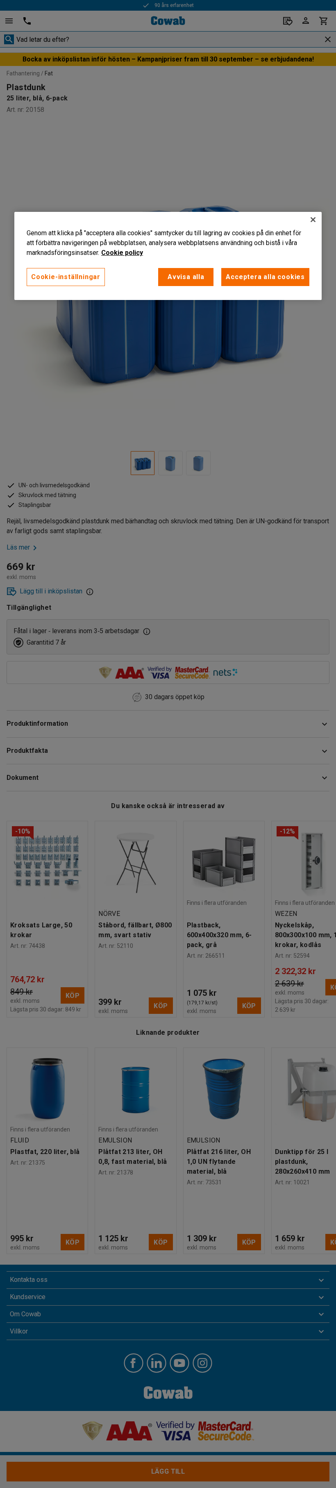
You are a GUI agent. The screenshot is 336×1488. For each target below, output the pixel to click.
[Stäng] (313, 220)
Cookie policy (122, 253)
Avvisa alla (186, 277)
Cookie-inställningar (65, 277)
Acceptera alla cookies (265, 277)
